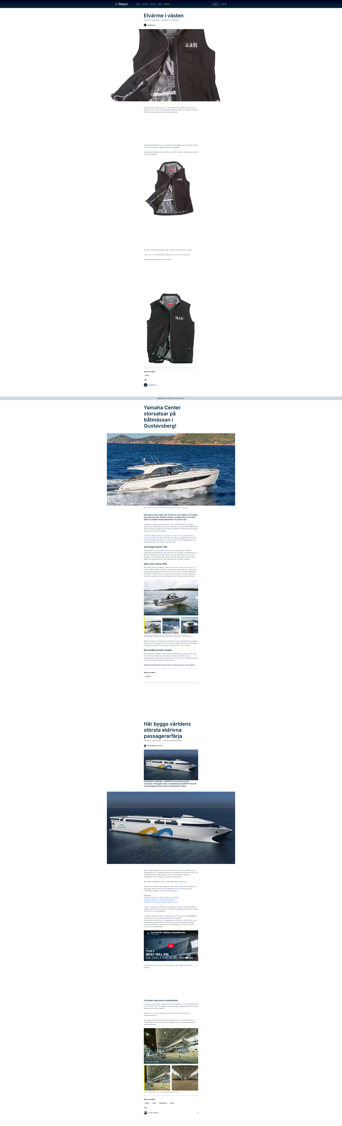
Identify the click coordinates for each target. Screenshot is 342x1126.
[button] (196, 597)
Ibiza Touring (166, 643)
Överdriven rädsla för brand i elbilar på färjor (159, 900)
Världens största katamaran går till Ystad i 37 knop (161, 902)
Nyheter (167, 4)
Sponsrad (148, 676)
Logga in (215, 4)
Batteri (147, 375)
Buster (169, 536)
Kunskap (153, 4)
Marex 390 (164, 550)
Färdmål (144, 4)
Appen (160, 4)
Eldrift (154, 1103)
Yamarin (175, 536)
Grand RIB (155, 538)
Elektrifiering (163, 1103)
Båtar (138, 4)
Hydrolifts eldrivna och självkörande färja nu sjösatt (161, 898)
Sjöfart (172, 1103)
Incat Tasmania (180, 888)
